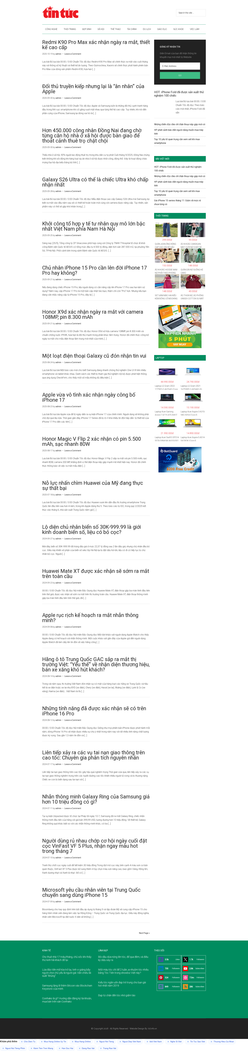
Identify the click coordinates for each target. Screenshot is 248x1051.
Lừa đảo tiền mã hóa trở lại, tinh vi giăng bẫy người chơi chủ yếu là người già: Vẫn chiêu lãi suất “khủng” (66, 972)
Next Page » (144, 933)
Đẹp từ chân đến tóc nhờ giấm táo (116, 995)
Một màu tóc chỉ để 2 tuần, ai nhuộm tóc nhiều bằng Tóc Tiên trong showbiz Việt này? (123, 971)
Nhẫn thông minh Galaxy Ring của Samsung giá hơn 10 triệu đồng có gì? (96, 799)
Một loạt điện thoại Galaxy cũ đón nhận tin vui (94, 356)
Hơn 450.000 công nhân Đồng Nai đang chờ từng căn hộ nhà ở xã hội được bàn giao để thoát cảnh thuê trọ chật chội (92, 135)
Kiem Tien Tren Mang (42, 1048)
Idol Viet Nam (154, 1041)
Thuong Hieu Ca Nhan (222, 1041)
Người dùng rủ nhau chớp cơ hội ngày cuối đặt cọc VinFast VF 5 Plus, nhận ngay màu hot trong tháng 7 (94, 846)
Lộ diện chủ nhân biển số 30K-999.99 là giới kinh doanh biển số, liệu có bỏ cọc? (91, 529)
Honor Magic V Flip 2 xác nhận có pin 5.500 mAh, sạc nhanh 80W (91, 441)
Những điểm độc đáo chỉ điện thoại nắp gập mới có (179, 124)
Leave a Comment (72, 54)
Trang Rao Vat (108, 1048)
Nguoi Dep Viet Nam (130, 1041)
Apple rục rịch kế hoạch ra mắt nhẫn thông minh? (90, 617)
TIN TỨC (69, 12)
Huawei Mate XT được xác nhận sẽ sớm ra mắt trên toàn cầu (95, 573)
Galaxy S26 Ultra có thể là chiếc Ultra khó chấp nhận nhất (95, 182)
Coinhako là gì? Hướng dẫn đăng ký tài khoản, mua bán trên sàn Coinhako (67, 1000)
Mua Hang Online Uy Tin (53, 1041)
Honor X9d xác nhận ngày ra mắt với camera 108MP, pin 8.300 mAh (92, 314)
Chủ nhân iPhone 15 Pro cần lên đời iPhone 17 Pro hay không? (94, 270)
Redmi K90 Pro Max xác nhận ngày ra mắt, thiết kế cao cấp (96, 44)
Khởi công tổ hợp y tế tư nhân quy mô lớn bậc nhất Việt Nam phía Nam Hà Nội (93, 226)
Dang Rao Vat (86, 1048)
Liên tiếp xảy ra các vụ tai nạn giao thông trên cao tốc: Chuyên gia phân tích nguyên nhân (93, 755)
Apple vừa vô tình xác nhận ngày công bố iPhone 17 (88, 397)
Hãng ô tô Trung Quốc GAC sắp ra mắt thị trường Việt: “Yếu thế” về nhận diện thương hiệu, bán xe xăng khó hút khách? (96, 664)
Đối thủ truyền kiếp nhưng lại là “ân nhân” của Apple (93, 89)
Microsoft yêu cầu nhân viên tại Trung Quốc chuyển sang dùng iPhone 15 (91, 892)
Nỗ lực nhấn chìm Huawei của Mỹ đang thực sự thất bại (92, 485)
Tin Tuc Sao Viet (196, 1041)
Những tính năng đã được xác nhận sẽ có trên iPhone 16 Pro (94, 711)
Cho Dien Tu (28, 1041)
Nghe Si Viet (175, 1041)
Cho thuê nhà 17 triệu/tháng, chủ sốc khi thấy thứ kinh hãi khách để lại (66, 958)
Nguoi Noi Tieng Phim (14, 1048)
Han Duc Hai (66, 1048)
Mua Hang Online (81, 1041)
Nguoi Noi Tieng (105, 1041)
